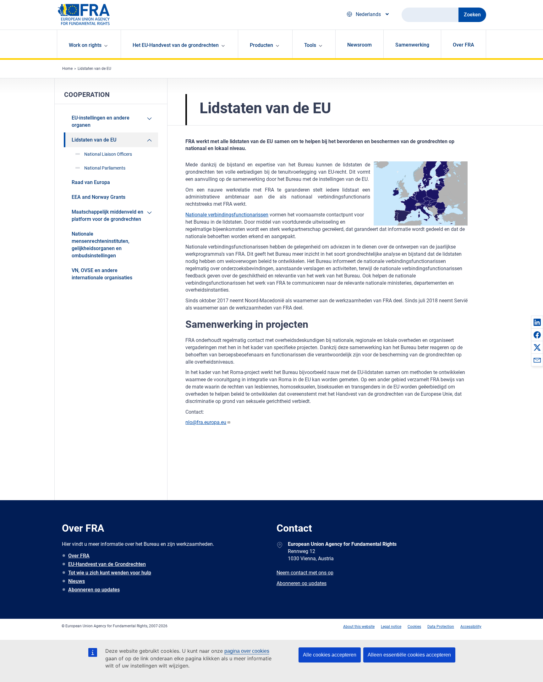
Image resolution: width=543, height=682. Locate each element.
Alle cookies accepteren (329, 654)
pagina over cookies (246, 651)
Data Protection (440, 626)
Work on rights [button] (85, 45)
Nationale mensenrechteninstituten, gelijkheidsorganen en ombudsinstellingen (100, 245)
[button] (537, 322)
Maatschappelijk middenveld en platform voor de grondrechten (107, 215)
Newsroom (359, 45)
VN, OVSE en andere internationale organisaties (102, 274)
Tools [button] (310, 45)
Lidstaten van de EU (94, 68)
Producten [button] (261, 45)
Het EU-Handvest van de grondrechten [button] (176, 45)
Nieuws (76, 581)
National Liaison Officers (108, 154)
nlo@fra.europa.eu (205, 422)
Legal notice (391, 626)
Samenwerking (412, 45)
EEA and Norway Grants (98, 197)
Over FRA (463, 45)
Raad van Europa (91, 182)
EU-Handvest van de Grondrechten (107, 564)
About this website (359, 626)
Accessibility (470, 626)
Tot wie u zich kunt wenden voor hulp (109, 573)
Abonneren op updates (94, 590)
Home (67, 68)
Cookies (414, 626)
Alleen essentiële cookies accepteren (409, 654)
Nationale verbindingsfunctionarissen (226, 215)
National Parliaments (104, 167)
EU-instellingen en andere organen (100, 121)
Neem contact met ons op (305, 573)
